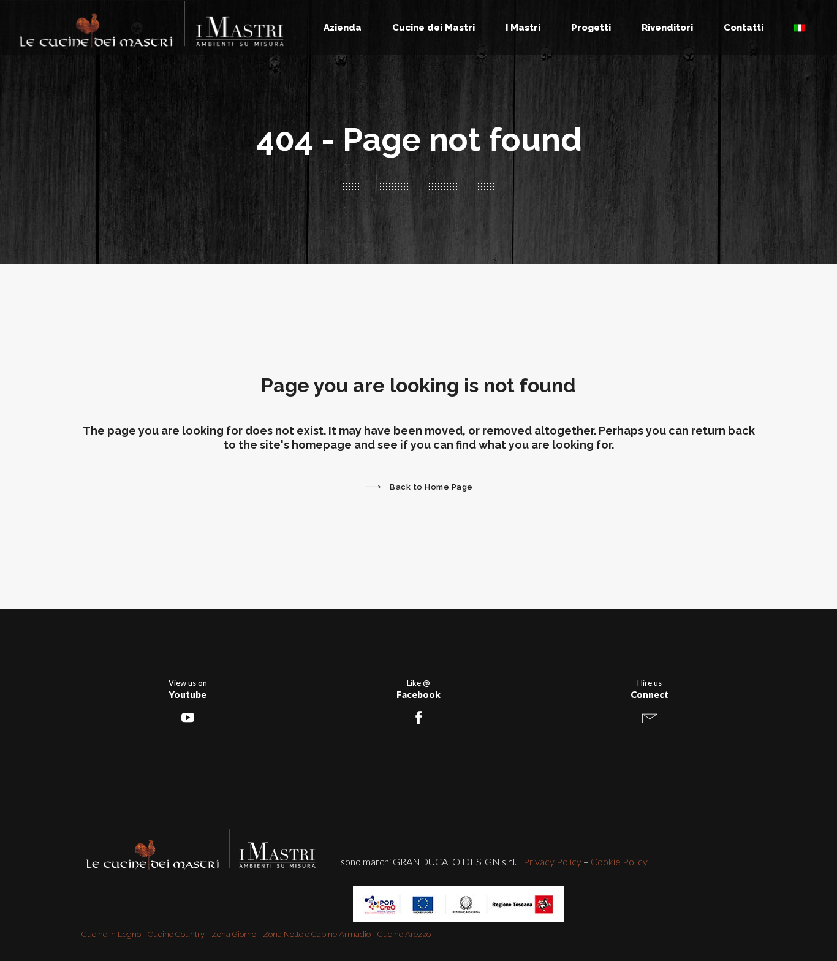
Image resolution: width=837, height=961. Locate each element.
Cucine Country (176, 934)
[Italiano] (799, 27)
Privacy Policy (552, 861)
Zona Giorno (233, 934)
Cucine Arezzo (404, 934)
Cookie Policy (619, 861)
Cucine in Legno (111, 934)
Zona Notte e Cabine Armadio (317, 934)
